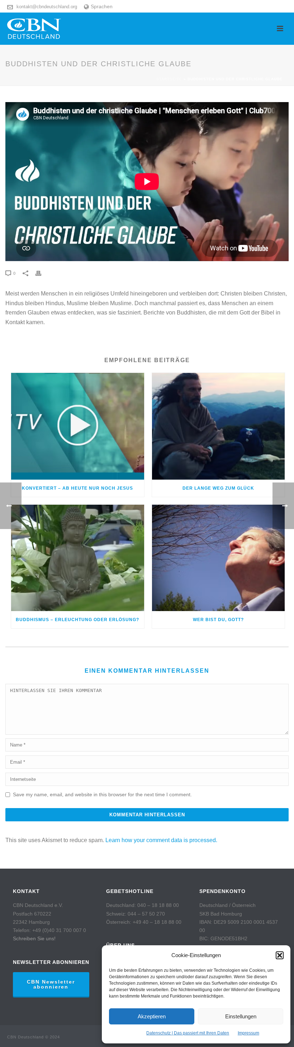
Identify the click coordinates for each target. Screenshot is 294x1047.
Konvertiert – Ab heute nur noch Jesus (77, 488)
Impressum (248, 1033)
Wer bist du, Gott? (218, 619)
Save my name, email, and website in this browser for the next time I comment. (102, 794)
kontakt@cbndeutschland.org (46, 6)
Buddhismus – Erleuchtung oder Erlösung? (77, 619)
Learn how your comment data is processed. (161, 840)
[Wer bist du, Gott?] (218, 558)
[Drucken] (41, 273)
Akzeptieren (152, 1016)
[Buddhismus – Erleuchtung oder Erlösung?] (77, 558)
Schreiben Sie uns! (34, 938)
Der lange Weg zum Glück (218, 488)
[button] (279, 955)
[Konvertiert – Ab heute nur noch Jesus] (77, 426)
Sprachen (102, 6)
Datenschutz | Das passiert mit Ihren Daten (187, 1033)
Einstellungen (240, 1016)
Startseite (169, 79)
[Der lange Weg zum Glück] (218, 426)
